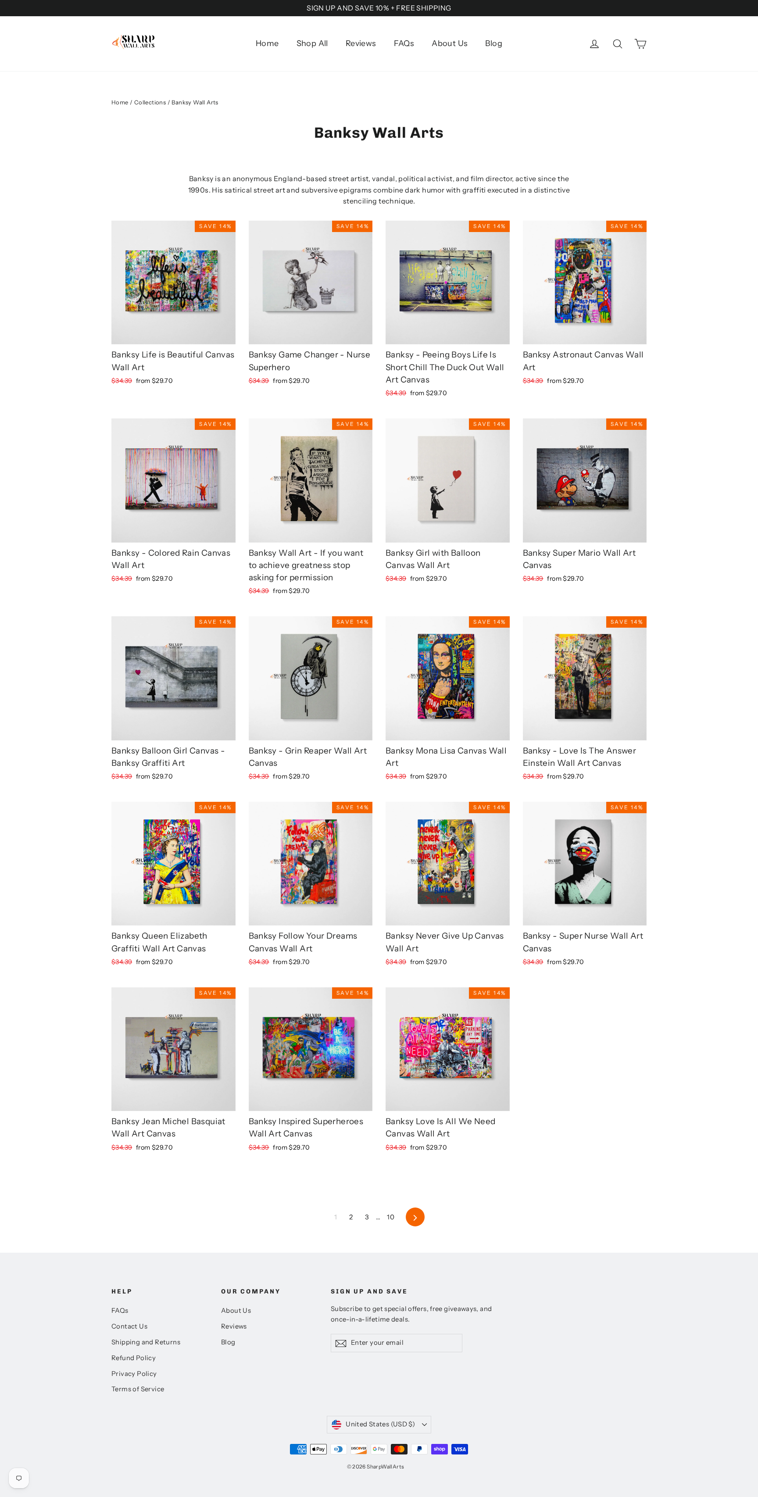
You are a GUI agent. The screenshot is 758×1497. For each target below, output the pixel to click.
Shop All (312, 43)
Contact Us (129, 1326)
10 (390, 1217)
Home (267, 43)
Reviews (361, 43)
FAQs (404, 43)
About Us (450, 43)
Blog (493, 43)
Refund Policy (133, 1358)
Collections (150, 102)
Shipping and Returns (145, 1342)
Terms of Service (137, 1389)
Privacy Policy (134, 1374)
